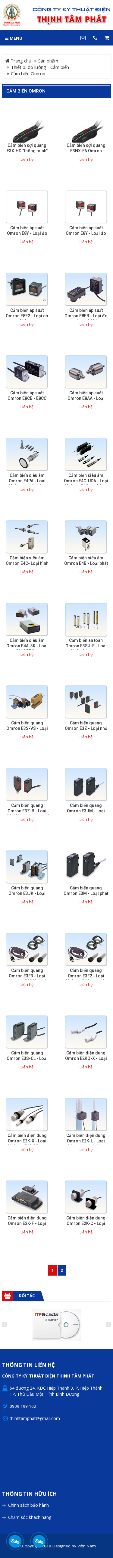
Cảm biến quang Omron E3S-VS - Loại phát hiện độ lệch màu (27, 728)
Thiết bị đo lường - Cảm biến (40, 67)
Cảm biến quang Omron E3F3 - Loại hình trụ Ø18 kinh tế (27, 976)
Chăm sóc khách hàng (29, 1517)
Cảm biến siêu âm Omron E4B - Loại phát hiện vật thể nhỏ (86, 563)
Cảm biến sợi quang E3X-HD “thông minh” (27, 148)
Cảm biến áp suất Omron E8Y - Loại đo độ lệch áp (86, 233)
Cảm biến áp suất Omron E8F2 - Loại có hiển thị (27, 316)
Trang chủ (20, 61)
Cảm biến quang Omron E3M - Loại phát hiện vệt (86, 893)
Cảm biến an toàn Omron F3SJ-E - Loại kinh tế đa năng (86, 646)
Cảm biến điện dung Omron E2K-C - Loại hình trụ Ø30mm (85, 1223)
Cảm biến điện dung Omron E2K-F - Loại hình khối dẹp (27, 1223)
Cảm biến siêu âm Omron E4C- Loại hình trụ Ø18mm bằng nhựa (27, 563)
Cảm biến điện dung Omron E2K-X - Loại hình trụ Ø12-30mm (27, 1141)
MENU (15, 38)
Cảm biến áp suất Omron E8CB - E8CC (27, 395)
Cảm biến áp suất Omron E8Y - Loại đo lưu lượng (27, 233)
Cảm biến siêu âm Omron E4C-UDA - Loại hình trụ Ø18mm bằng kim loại (86, 483)
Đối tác (27, 1295)
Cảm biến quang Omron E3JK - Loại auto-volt (27, 893)
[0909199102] (15, 1541)
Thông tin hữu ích (29, 1494)
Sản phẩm (48, 61)
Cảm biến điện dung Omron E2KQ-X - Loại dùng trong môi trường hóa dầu (86, 1061)
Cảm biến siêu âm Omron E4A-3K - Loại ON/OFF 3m (27, 646)
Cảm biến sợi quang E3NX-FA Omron (86, 148)
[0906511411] (39, 1541)
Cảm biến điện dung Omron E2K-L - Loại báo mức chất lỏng (85, 1141)
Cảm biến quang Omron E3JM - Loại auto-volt (86, 811)
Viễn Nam (86, 1546)
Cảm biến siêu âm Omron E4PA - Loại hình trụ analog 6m (27, 481)
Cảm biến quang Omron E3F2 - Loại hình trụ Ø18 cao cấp (86, 976)
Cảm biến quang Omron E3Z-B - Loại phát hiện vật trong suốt (27, 811)
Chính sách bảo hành (28, 1505)
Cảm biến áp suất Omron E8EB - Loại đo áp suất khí (86, 316)
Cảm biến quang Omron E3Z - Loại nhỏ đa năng (86, 728)
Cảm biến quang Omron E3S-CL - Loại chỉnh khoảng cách (27, 1058)
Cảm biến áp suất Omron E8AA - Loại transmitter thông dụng (86, 398)
